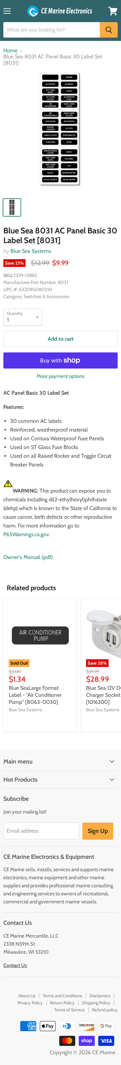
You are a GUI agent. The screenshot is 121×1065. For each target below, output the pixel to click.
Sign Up (98, 831)
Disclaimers (99, 995)
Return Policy (62, 1002)
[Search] (109, 30)
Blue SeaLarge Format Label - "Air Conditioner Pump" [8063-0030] (35, 695)
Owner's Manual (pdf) (28, 557)
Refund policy (105, 1009)
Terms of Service (69, 1009)
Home (10, 51)
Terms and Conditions (62, 995)
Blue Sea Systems (30, 251)
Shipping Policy (96, 1002)
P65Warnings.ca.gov (26, 534)
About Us (26, 995)
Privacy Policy (30, 1002)
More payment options (60, 376)
